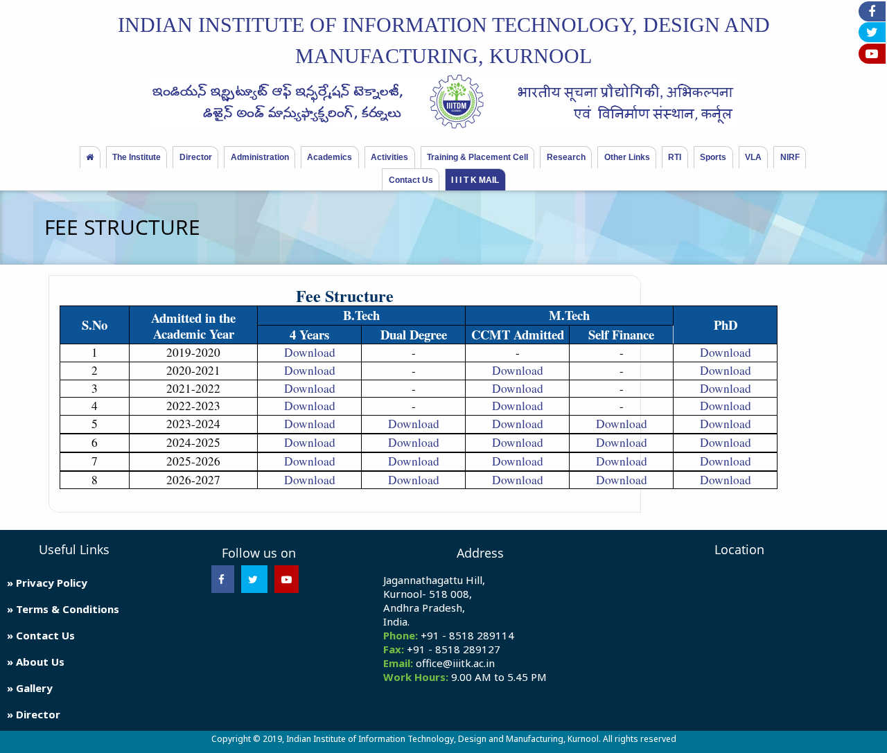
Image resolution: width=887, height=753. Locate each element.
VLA (753, 157)
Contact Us (411, 180)
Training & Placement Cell (477, 157)
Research (566, 157)
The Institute (136, 157)
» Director (33, 714)
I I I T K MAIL (475, 180)
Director (195, 157)
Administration (260, 157)
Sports (713, 157)
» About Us (35, 661)
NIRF (790, 157)
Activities (389, 157)
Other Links (627, 157)
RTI (674, 157)
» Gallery (30, 688)
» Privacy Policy (47, 583)
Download (309, 352)
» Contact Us (41, 635)
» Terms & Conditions (63, 609)
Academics (329, 157)
